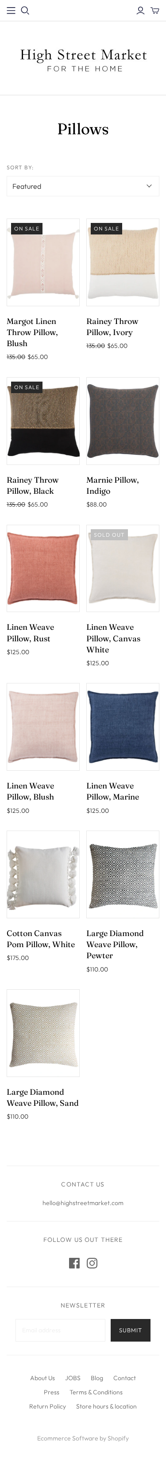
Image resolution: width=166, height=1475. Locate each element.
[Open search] (25, 10)
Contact (124, 1378)
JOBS (73, 1378)
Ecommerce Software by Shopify (83, 1438)
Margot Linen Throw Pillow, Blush (32, 332)
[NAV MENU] (11, 10)
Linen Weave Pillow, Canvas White (113, 638)
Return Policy (47, 1406)
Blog (97, 1378)
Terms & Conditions (96, 1392)
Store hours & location (106, 1406)
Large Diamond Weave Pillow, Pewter (115, 944)
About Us (42, 1378)
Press (51, 1392)
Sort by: (20, 167)
